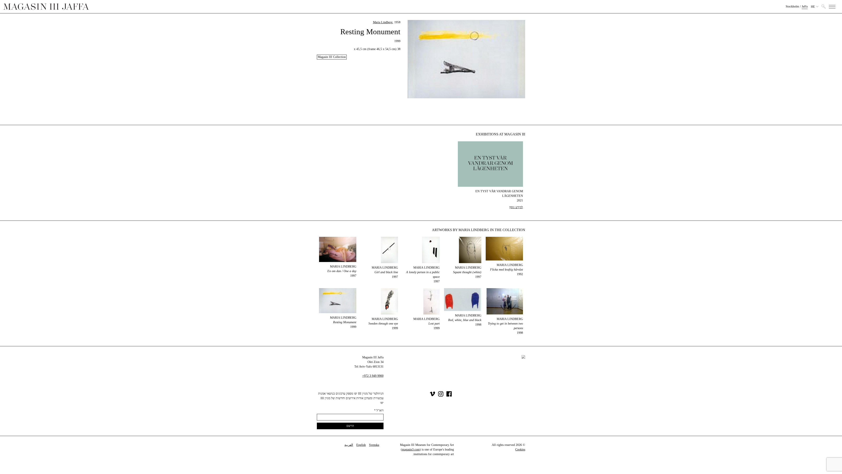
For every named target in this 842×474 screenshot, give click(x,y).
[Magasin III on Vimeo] (432, 395)
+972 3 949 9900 (373, 375)
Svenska (374, 445)
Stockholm (792, 6)
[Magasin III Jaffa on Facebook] (449, 395)
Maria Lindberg (382, 22)
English (361, 445)
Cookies (520, 449)
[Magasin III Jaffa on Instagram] (440, 395)
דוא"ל (379, 410)
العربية (348, 445)
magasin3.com (411, 449)
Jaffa (805, 6)
